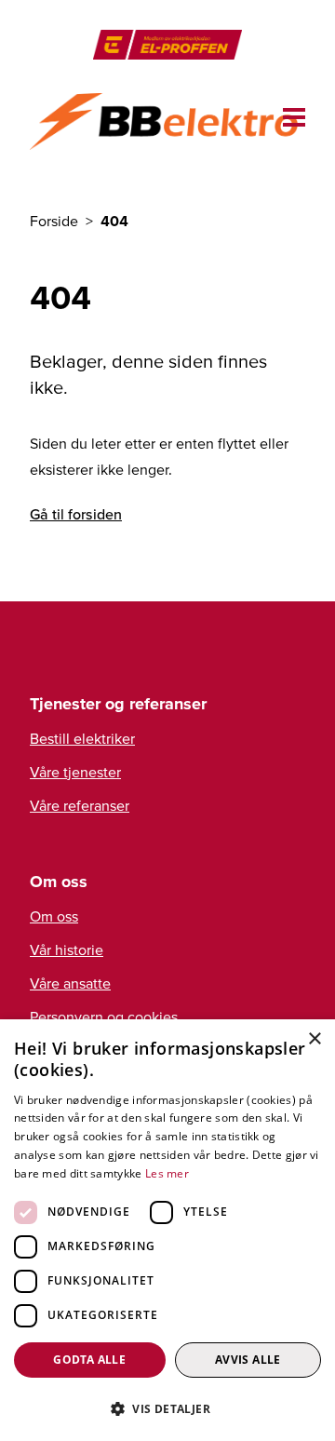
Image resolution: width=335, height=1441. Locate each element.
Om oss (54, 916)
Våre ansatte (70, 983)
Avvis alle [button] (248, 1359)
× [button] (314, 1039)
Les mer (167, 1173)
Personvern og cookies (104, 1016)
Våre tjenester (75, 771)
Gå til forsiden (76, 513)
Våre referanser (79, 805)
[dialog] (167, 1230)
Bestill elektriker (82, 738)
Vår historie (66, 949)
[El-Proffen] (167, 45)
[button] (167, 1408)
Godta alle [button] (89, 1359)
